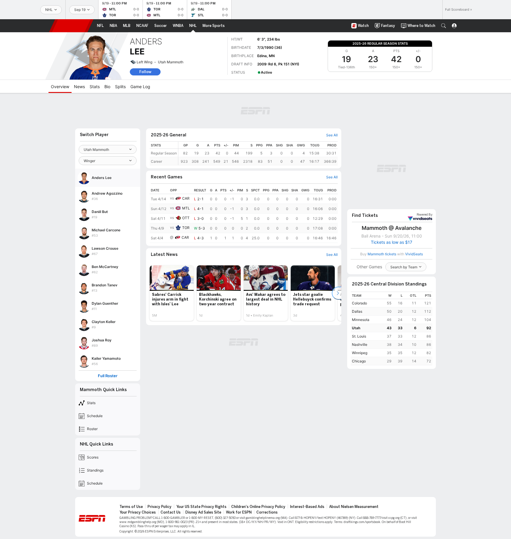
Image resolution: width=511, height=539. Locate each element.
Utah (356, 328)
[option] (172, 293)
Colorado (359, 303)
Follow (145, 72)
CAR (186, 198)
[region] (258, 153)
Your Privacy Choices (137, 512)
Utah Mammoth (170, 62)
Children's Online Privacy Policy (258, 507)
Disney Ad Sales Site (203, 512)
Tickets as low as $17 (391, 242)
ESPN (71, 25)
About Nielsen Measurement (354, 507)
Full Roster (107, 376)
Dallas (357, 311)
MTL (186, 208)
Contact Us (171, 512)
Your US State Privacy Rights (201, 507)
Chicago (359, 361)
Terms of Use (131, 507)
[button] (443, 25)
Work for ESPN (239, 512)
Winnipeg (359, 353)
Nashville (359, 344)
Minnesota (360, 319)
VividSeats (424, 215)
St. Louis (359, 336)
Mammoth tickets (382, 254)
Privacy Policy (160, 507)
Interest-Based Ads (307, 507)
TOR (186, 227)
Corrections (267, 512)
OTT (186, 218)
